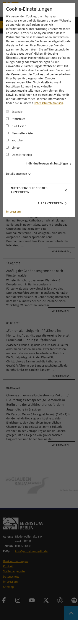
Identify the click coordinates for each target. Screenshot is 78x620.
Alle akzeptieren (50, 203)
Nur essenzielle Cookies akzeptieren (29, 190)
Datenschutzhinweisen (48, 103)
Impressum (13, 211)
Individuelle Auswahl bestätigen (47, 163)
